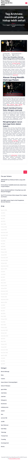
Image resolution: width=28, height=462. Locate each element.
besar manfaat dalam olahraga (14, 104)
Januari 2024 (4, 288)
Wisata (2, 446)
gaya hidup (4, 389)
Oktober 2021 (4, 333)
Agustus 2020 (4, 355)
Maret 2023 (3, 316)
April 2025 (3, 246)
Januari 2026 (4, 229)
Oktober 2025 (4, 238)
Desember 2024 (4, 257)
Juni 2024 (3, 274)
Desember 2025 (4, 232)
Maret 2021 (3, 341)
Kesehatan (4, 403)
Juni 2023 (3, 308)
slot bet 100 (4, 418)
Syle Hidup (3, 428)
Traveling (3, 439)
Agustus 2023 (4, 302)
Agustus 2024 (4, 268)
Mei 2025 (3, 243)
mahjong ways (4, 407)
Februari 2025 (4, 252)
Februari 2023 (4, 319)
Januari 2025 (4, 254)
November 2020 (4, 352)
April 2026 (3, 221)
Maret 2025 (3, 249)
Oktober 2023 (4, 296)
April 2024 (3, 280)
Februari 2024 (4, 285)
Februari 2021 (4, 344)
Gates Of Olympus (5, 385)
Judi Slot (3, 396)
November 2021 (4, 330)
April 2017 (3, 363)
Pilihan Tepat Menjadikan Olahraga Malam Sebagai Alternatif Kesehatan (14, 58)
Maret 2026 (3, 224)
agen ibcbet (15, 74)
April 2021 (3, 338)
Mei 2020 (3, 361)
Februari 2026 (4, 227)
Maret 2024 (3, 282)
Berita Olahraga (5, 371)
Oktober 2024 (4, 263)
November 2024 (4, 260)
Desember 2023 (4, 291)
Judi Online (4, 393)
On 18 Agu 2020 (6, 53)
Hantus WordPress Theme (14, 458)
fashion (3, 378)
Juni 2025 (3, 240)
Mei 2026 (3, 218)
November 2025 (4, 235)
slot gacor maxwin (16, 63)
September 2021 (4, 335)
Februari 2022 (4, 327)
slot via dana (15, 140)
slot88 (2, 421)
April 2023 (3, 313)
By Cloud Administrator (16, 53)
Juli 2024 (3, 271)
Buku (2, 375)
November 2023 (4, 294)
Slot (2, 414)
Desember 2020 (4, 349)
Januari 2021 (4, 347)
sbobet (3, 410)
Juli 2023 (3, 305)
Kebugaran (4, 400)
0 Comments (16, 55)
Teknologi (3, 432)
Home (13, 23)
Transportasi (4, 435)
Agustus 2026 (4, 210)
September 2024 (4, 266)
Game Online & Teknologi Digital (9, 382)
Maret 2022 (3, 324)
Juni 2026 (3, 215)
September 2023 (4, 299)
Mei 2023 (3, 310)
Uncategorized (7, 55)
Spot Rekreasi (4, 425)
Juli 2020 (3, 358)
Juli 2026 (3, 213)
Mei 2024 (3, 277)
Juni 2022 (3, 322)
